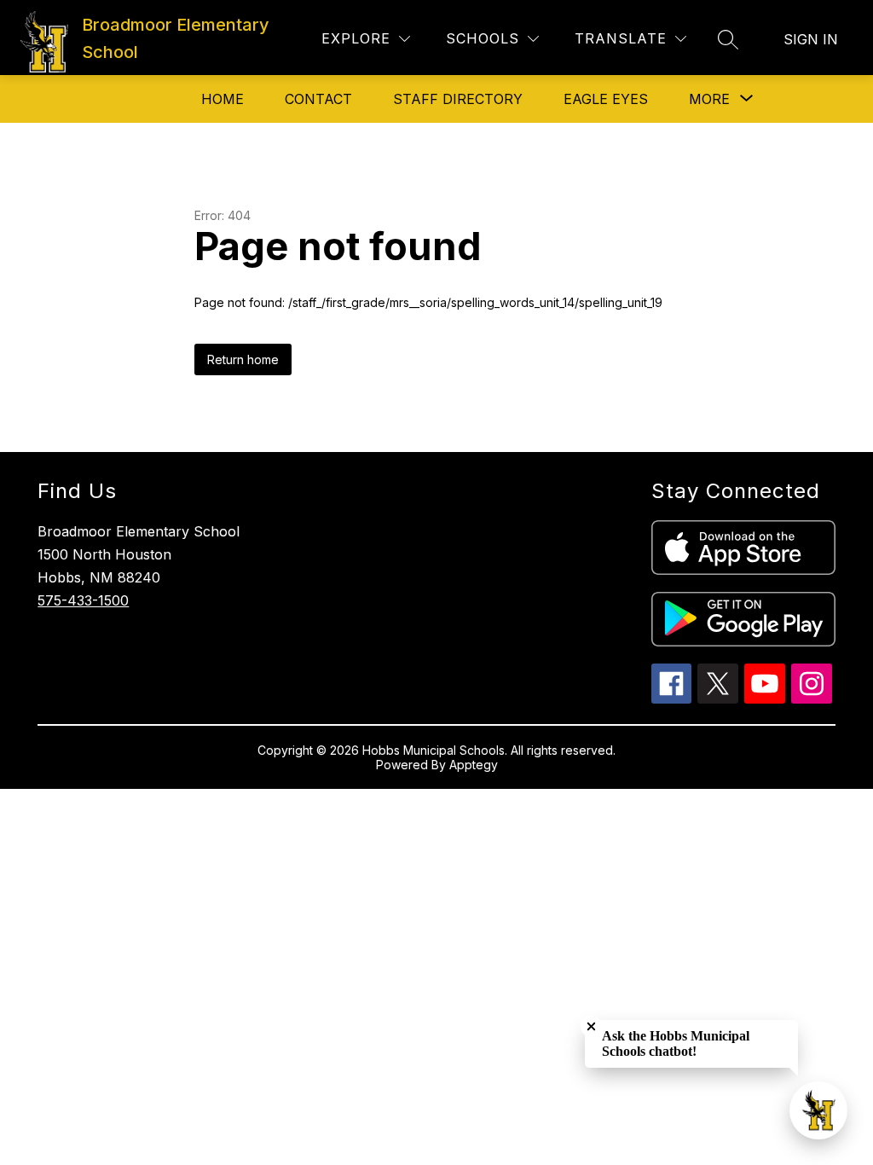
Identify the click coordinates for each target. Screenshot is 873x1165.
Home (222, 98)
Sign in (810, 39)
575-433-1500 (83, 600)
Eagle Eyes (606, 98)
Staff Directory (458, 98)
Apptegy (473, 764)
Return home (243, 359)
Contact (318, 98)
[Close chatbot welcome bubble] (591, 1026)
